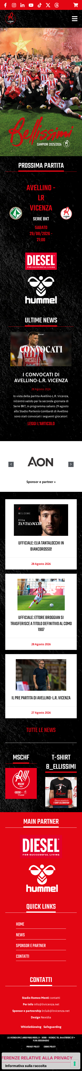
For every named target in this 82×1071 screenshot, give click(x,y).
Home (20, 924)
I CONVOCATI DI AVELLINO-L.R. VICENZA (41, 377)
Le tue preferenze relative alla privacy (37, 1057)
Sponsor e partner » (41, 482)
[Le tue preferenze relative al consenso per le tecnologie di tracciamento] (75, 1064)
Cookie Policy (50, 1047)
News (20, 935)
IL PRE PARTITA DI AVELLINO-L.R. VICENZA (41, 698)
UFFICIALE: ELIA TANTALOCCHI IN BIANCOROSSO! (41, 546)
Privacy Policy (33, 1047)
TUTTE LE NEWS (41, 730)
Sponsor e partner (31, 945)
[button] (71, 464)
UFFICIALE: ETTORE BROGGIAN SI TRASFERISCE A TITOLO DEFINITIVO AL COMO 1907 (41, 623)
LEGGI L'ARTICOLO (41, 423)
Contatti (22, 956)
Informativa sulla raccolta (25, 1066)
